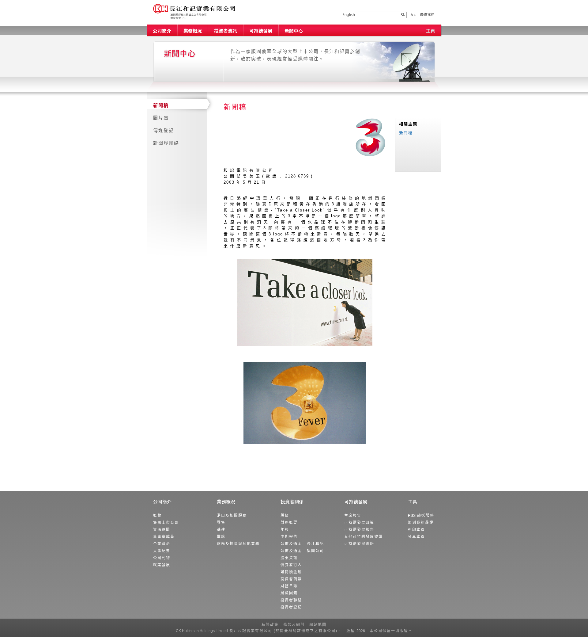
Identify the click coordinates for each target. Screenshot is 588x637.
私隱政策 (270, 625)
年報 (285, 530)
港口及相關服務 (232, 515)
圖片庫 (161, 117)
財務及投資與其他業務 (238, 544)
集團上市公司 (166, 523)
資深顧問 (161, 530)
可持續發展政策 (359, 523)
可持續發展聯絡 (359, 544)
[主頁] (430, 30)
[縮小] (414, 15)
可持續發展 (261, 30)
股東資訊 (289, 558)
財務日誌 (289, 586)
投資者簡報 (291, 579)
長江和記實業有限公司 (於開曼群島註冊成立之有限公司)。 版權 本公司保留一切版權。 (294, 631)
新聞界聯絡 (166, 143)
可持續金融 (291, 572)
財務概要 (289, 523)
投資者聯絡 (291, 600)
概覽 (157, 515)
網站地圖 (317, 625)
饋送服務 (421, 515)
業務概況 (193, 30)
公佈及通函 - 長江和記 (302, 544)
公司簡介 (162, 30)
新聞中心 (294, 30)
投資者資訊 (225, 30)
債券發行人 (291, 565)
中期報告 (289, 537)
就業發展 (161, 565)
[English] (349, 15)
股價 (285, 515)
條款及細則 (294, 625)
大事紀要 (161, 551)
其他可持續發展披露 (363, 537)
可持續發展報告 (359, 530)
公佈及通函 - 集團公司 (302, 551)
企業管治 (161, 544)
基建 (221, 530)
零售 (221, 523)
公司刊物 (161, 558)
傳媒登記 (163, 130)
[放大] (411, 15)
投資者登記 (291, 607)
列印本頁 (416, 530)
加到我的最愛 (421, 523)
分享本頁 (416, 537)
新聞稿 (161, 105)
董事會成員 (164, 537)
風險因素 (289, 593)
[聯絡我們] (427, 14)
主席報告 (352, 515)
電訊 (221, 537)
